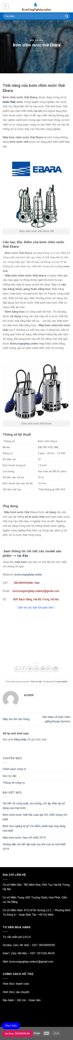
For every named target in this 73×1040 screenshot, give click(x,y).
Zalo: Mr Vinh (20, 945)
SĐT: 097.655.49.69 (42, 953)
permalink (62, 681)
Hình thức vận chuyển (16, 992)
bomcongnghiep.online (28, 574)
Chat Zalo (11, 1025)
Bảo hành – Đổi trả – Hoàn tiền (22, 1000)
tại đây (22, 556)
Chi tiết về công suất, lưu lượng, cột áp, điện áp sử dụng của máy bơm (34, 806)
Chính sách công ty (14, 769)
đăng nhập (20, 739)
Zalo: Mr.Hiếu (19, 953)
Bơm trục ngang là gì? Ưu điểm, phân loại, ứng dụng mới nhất (34, 828)
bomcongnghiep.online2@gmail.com (31, 961)
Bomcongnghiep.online (24, 343)
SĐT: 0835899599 (43, 945)
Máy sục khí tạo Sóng (16, 719)
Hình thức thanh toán (16, 983)
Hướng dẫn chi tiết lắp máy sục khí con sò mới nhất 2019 (34, 847)
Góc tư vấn (36, 40)
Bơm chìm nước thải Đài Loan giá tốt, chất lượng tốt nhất (35, 817)
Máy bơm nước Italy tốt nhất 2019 (24, 837)
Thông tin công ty (14, 782)
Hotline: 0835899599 (17, 1033)
